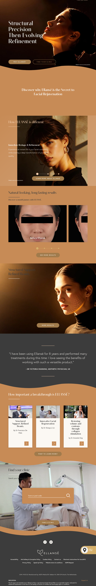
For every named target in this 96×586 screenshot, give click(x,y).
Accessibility (14, 559)
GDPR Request (69, 563)
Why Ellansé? (20, 62)
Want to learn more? (48, 454)
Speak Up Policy (38, 563)
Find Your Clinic (44, 62)
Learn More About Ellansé (48, 178)
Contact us (57, 559)
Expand (83, 580)
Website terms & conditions (54, 563)
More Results (48, 325)
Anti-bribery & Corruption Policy (30, 559)
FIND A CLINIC (48, 522)
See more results (48, 255)
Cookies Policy (47, 559)
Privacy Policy (26, 563)
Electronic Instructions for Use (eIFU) (74, 559)
